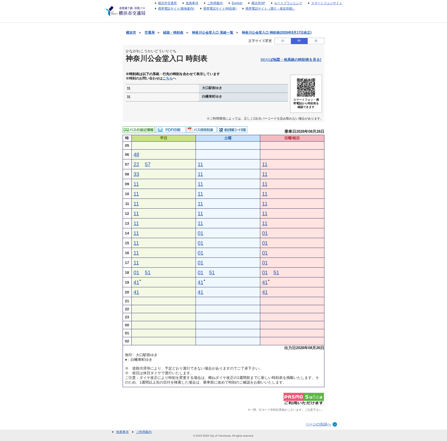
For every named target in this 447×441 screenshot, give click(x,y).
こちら (168, 78)
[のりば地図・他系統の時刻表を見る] (291, 59)
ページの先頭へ (318, 424)
